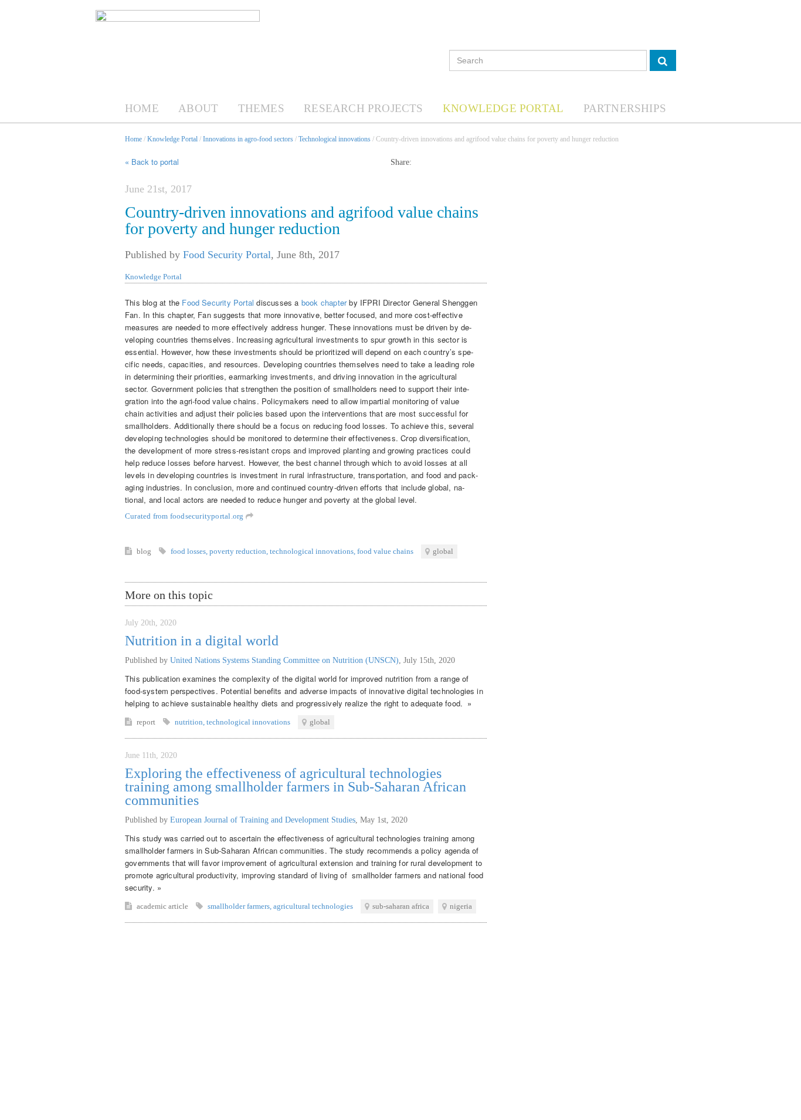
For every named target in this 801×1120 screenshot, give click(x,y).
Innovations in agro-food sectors (248, 139)
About (198, 108)
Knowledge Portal (503, 108)
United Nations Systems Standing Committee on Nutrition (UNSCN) (284, 660)
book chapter (324, 302)
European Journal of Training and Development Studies (262, 820)
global (443, 551)
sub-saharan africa (400, 906)
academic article (163, 906)
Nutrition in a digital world (202, 640)
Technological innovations (334, 139)
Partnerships (624, 108)
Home (142, 108)
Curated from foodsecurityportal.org (185, 516)
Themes (261, 108)
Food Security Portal (227, 254)
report (147, 722)
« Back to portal (152, 161)
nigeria (461, 906)
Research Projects (363, 108)
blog (145, 551)
